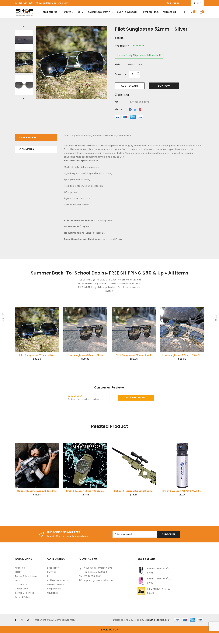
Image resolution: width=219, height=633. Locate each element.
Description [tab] (27, 137)
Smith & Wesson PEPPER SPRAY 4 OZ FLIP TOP (134, 490)
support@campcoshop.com (99, 580)
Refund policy (22, 597)
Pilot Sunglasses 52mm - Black (85, 355)
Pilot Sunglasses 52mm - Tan (182, 355)
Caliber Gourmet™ (57, 580)
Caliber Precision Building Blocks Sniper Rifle (85, 490)
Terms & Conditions (26, 576)
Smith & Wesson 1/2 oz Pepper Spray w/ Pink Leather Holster (159, 578)
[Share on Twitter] (135, 109)
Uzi (48, 576)
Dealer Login (173, 2)
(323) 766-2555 (92, 576)
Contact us (21, 584)
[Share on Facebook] (130, 109)
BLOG (18, 571)
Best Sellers (53, 567)
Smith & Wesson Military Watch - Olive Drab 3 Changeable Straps (37, 490)
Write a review (135, 397)
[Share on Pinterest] (140, 109)
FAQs (17, 580)
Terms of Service (24, 592)
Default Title (135, 64)
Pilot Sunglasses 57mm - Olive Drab (133, 355)
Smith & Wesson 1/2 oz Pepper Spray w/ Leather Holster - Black (159, 568)
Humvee (51, 571)
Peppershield (54, 588)
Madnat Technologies (157, 619)
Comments (26, 149)
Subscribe (168, 534)
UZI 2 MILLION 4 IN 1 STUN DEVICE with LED (159, 588)
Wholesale (53, 592)
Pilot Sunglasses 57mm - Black (37, 355)
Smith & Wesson (56, 584)
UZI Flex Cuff (182, 490)
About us (20, 567)
